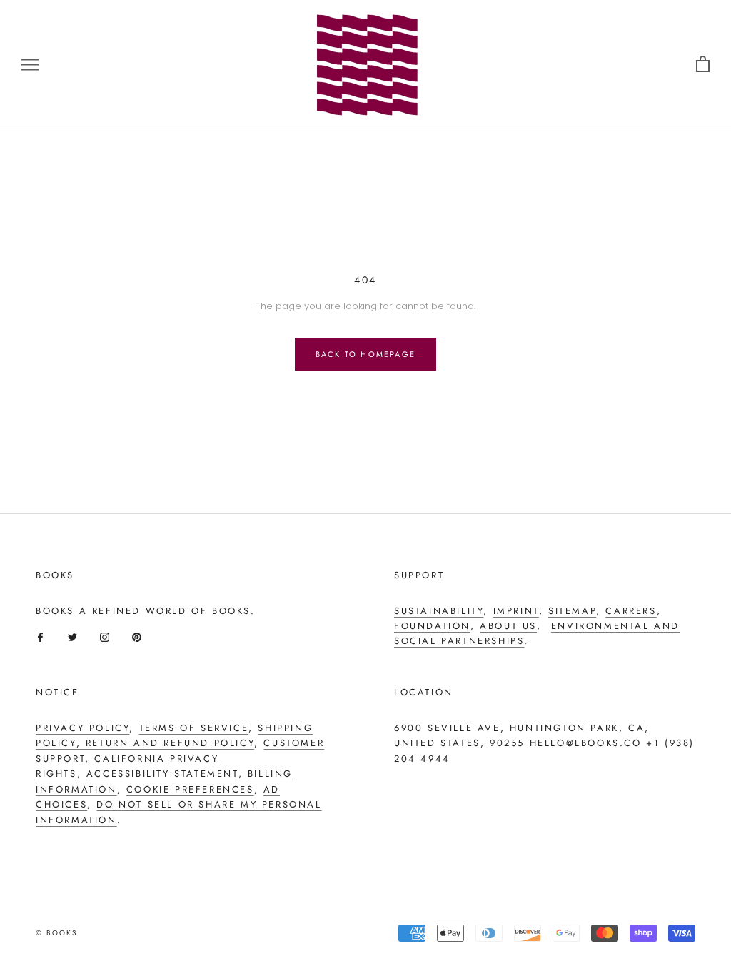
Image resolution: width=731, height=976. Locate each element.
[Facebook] (40, 637)
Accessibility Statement (162, 773)
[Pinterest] (136, 637)
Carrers (630, 611)
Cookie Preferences (190, 789)
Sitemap (572, 611)
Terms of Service (194, 728)
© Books (56, 932)
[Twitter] (72, 637)
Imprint (516, 611)
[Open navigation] (30, 65)
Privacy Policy (82, 728)
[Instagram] (104, 637)
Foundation (432, 626)
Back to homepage (365, 354)
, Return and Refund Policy (165, 743)
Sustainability (438, 611)
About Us (508, 626)
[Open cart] (703, 64)
